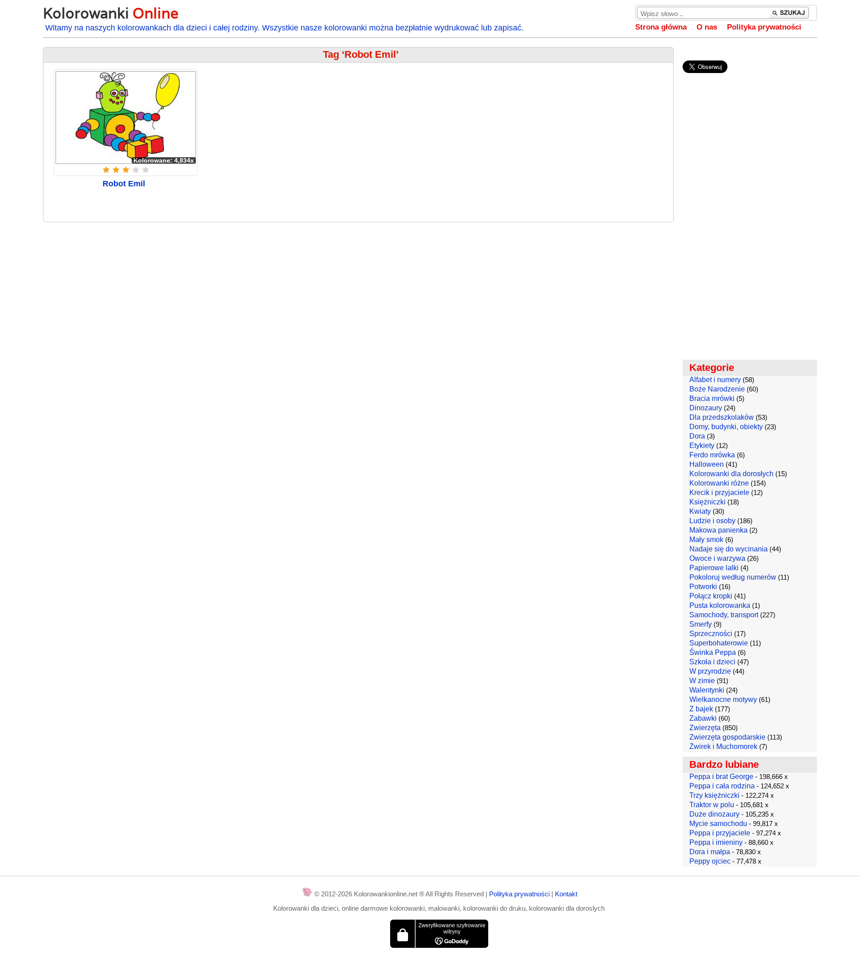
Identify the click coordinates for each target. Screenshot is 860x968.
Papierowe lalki (714, 568)
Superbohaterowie (718, 643)
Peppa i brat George (721, 776)
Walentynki (706, 690)
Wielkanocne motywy (723, 699)
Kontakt (566, 894)
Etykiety (701, 445)
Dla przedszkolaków (721, 417)
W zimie (702, 680)
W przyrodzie (710, 671)
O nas (707, 27)
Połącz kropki (710, 596)
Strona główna (661, 27)
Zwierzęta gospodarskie (727, 737)
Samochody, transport (723, 615)
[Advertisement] (358, 294)
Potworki (703, 586)
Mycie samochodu (718, 823)
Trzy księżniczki (714, 795)
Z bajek (701, 709)
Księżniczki (707, 502)
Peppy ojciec (710, 861)
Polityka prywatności (764, 27)
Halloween (706, 464)
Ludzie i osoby (712, 521)
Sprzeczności (710, 633)
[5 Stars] (145, 169)
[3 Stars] (125, 169)
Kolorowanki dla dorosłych (731, 474)
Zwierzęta (705, 727)
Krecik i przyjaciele (719, 492)
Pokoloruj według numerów (732, 577)
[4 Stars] (135, 169)
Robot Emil (124, 183)
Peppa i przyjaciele (719, 833)
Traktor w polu (711, 805)
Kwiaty (700, 511)
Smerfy (700, 624)
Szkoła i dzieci (712, 662)
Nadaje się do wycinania (728, 549)
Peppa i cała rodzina (722, 786)
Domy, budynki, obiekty (726, 426)
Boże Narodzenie (717, 389)
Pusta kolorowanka (719, 605)
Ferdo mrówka (712, 455)
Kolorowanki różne (719, 483)
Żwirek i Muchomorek (723, 746)
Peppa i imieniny (716, 842)
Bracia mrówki (712, 398)
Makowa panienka (718, 530)
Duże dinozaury (714, 814)
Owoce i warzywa (717, 558)
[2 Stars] (116, 169)
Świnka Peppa (712, 652)
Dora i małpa (709, 852)
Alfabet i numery (715, 379)
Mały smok (706, 539)
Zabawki (703, 718)
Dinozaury (705, 408)
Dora (697, 436)
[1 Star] (106, 169)
